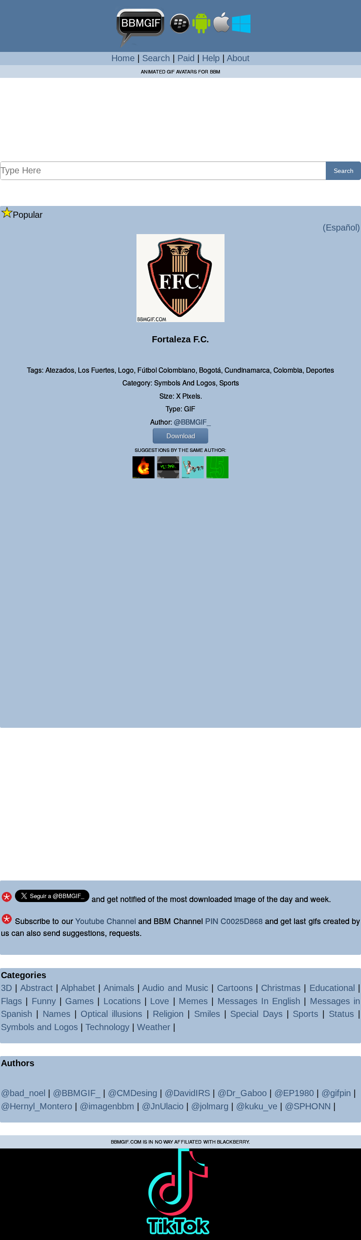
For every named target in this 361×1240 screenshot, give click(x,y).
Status (341, 1014)
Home (123, 58)
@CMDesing (132, 1093)
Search (156, 58)
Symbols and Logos (39, 1027)
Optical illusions (111, 1014)
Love (159, 1001)
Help (211, 58)
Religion (168, 1014)
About (238, 58)
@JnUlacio (163, 1106)
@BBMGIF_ (192, 421)
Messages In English (259, 1001)
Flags (11, 1001)
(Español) (341, 227)
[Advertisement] (180, 119)
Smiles (207, 1014)
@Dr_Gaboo (242, 1093)
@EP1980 (294, 1093)
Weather (153, 1027)
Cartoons (235, 988)
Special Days (256, 1014)
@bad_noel (23, 1093)
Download (180, 436)
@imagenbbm (107, 1106)
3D (6, 988)
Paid (186, 58)
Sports (305, 1014)
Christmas (281, 988)
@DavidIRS (187, 1093)
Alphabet (78, 988)
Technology (107, 1027)
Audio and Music (175, 988)
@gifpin (336, 1093)
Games (79, 1001)
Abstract (36, 988)
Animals (118, 988)
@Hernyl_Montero (36, 1106)
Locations (122, 1001)
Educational (332, 988)
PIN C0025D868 (234, 920)
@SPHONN (308, 1106)
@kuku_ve (256, 1106)
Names (56, 1014)
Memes (193, 1001)
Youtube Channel (105, 920)
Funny (44, 1001)
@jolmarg (209, 1106)
